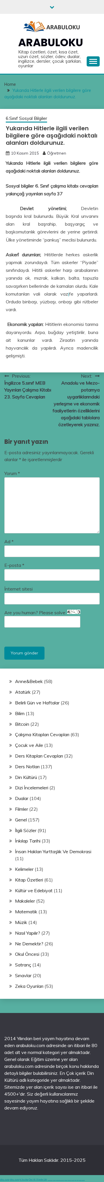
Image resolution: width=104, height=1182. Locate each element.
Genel (21, 820)
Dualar (21, 798)
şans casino (72, 1180)
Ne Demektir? (29, 944)
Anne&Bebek (29, 681)
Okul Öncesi (27, 954)
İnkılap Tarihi (27, 841)
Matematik (26, 911)
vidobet (75, 1180)
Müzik (21, 922)
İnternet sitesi (18, 589)
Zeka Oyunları (29, 986)
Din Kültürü (26, 777)
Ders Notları (27, 766)
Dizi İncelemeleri (31, 788)
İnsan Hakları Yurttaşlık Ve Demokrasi (53, 851)
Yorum (12, 473)
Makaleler (25, 901)
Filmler (21, 809)
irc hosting (24, 1179)
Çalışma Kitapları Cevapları (42, 734)
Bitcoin (22, 724)
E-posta (14, 565)
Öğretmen (56, 153)
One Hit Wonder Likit (38, 1179)
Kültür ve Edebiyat (34, 890)
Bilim (20, 713)
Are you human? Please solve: (35, 612)
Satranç (23, 965)
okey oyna (4, 1179)
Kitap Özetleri (29, 880)
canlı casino (54, 1180)
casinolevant (66, 1180)
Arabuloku (50, 42)
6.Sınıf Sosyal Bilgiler (26, 118)
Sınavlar (23, 975)
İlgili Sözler (25, 830)
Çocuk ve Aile (29, 745)
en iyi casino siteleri (50, 1180)
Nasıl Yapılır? (27, 933)
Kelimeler (24, 869)
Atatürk (23, 692)
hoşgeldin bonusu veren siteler (60, 1180)
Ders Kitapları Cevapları (39, 756)
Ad (9, 541)
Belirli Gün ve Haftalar (37, 703)
